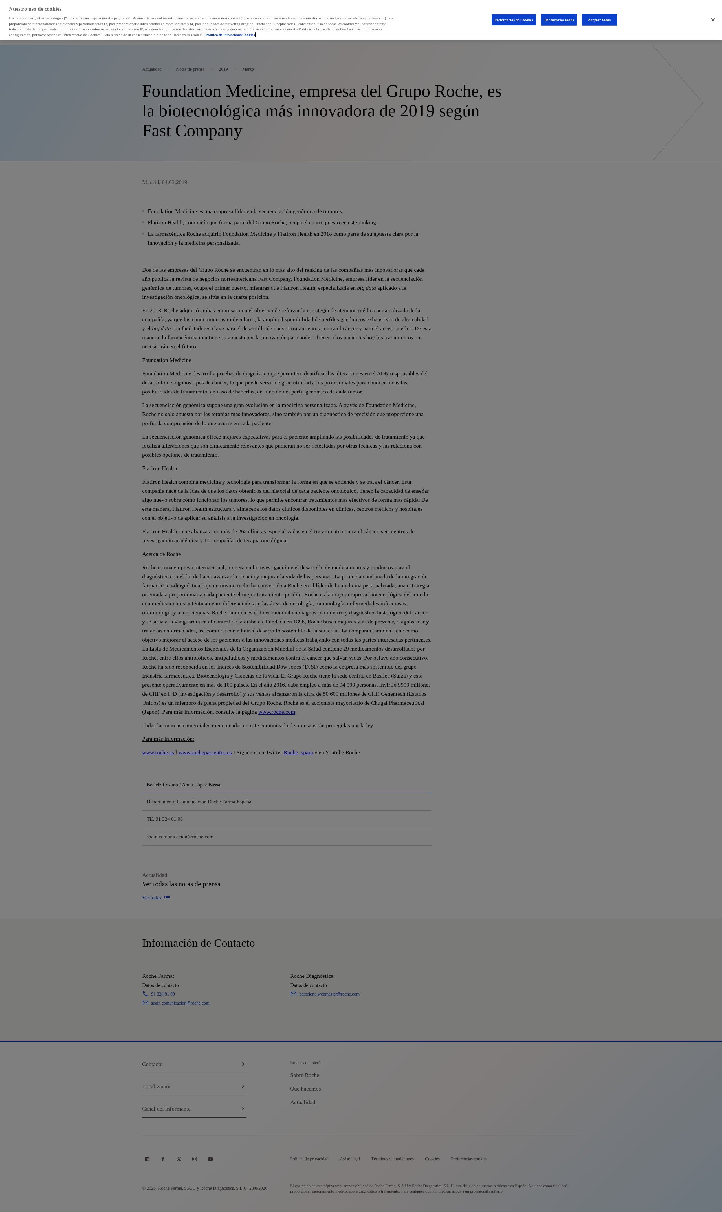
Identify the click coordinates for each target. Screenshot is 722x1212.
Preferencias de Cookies (513, 19)
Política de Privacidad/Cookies (230, 35)
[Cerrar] (713, 20)
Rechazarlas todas (559, 19)
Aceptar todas (599, 19)
